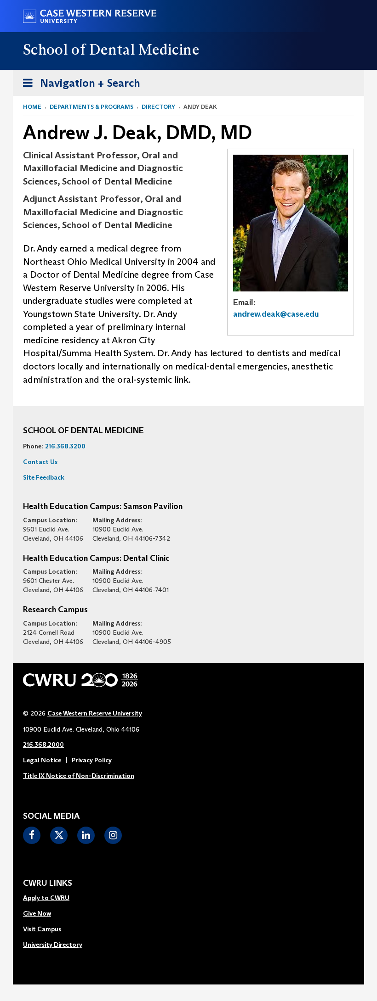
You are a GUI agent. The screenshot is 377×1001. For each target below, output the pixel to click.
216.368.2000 (43, 744)
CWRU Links (47, 883)
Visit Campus (42, 929)
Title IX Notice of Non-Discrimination (78, 776)
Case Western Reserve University (94, 713)
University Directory (52, 944)
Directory (158, 106)
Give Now (37, 913)
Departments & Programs (91, 106)
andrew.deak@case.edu (276, 314)
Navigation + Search (78, 86)
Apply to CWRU (46, 898)
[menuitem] (52, 898)
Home (32, 106)
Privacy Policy (92, 760)
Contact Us (40, 462)
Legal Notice (42, 760)
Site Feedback (43, 477)
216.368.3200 (65, 446)
